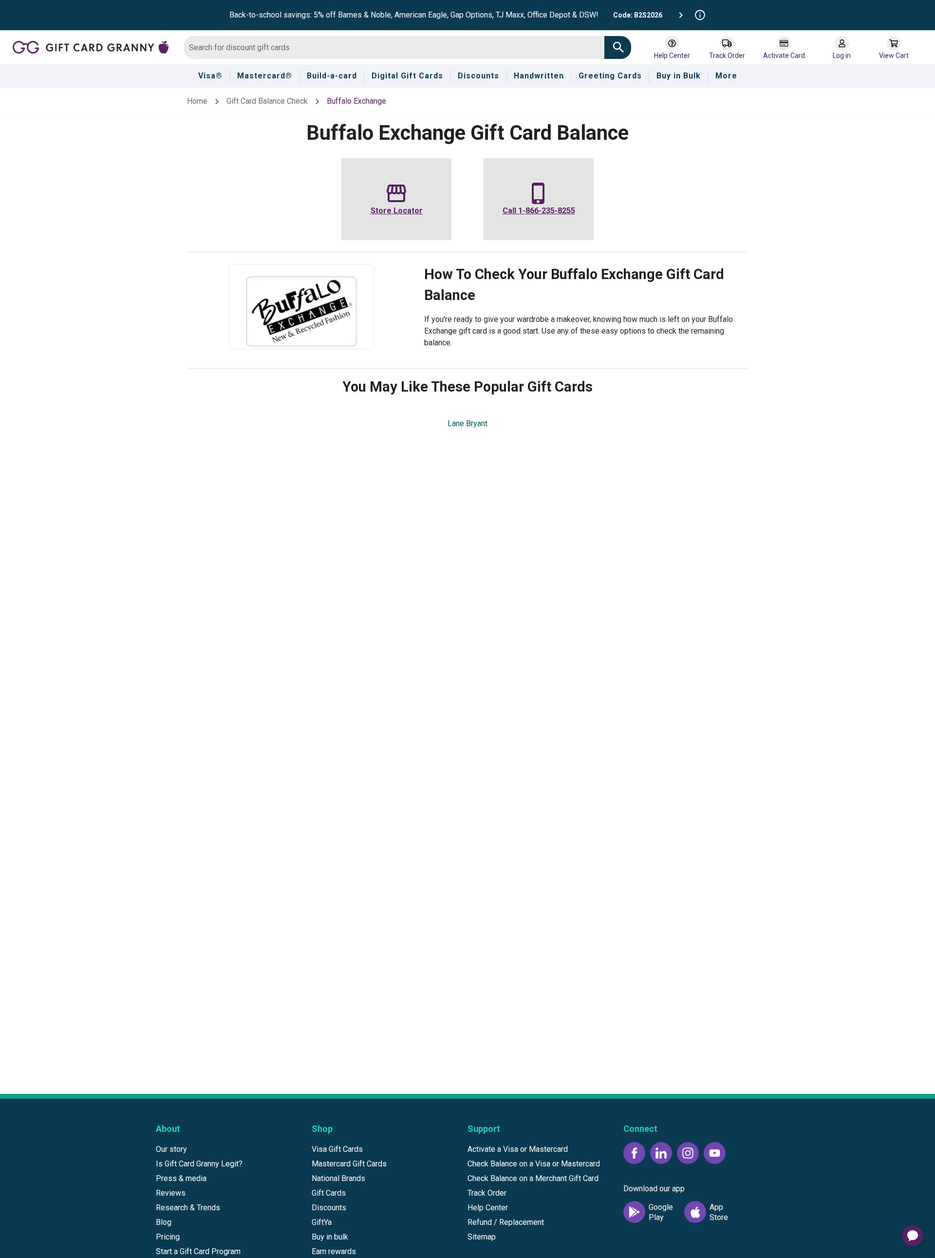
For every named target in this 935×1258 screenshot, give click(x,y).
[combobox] (394, 47)
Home (197, 101)
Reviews (171, 1193)
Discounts (329, 1207)
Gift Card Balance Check (267, 101)
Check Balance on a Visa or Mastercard (534, 1163)
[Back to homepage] (94, 46)
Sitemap (482, 1236)
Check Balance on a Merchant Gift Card (533, 1178)
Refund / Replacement (506, 1222)
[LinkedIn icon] (661, 1153)
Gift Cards (329, 1193)
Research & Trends (188, 1207)
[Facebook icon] (634, 1153)
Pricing (168, 1236)
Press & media (181, 1178)
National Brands (338, 1178)
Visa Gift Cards (337, 1149)
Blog (163, 1222)
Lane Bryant (467, 423)
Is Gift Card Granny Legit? (199, 1163)
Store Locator (397, 210)
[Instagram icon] (688, 1153)
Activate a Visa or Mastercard (518, 1149)
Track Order (487, 1193)
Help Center (488, 1207)
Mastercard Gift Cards (349, 1163)
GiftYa (322, 1222)
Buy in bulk (330, 1236)
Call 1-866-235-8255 (539, 210)
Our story (171, 1149)
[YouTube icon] (715, 1153)
